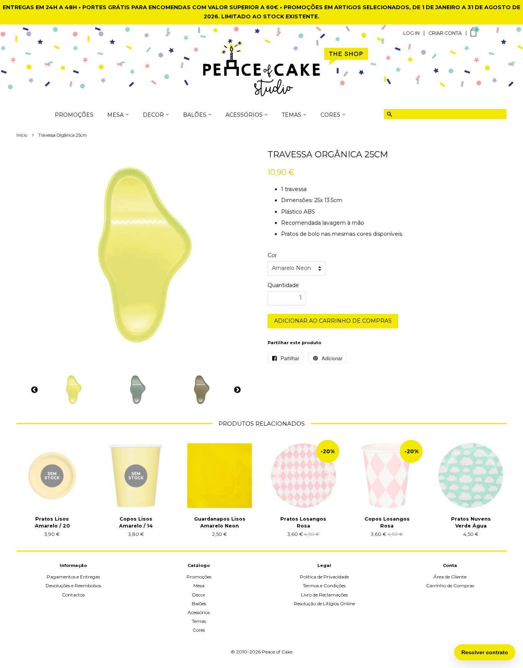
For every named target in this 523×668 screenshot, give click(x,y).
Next (237, 390)
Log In (411, 33)
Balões (199, 603)
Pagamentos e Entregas (73, 577)
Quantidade (283, 285)
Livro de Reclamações (324, 595)
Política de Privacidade (324, 577)
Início (21, 135)
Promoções (74, 115)
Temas (199, 621)
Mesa (198, 585)
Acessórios (199, 612)
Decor (198, 595)
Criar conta (445, 33)
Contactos (73, 595)
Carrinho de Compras (450, 585)
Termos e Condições (324, 585)
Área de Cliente (449, 577)
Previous (34, 390)
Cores (199, 630)
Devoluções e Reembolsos (73, 585)
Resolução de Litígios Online (324, 603)
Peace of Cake (277, 652)
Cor (272, 255)
